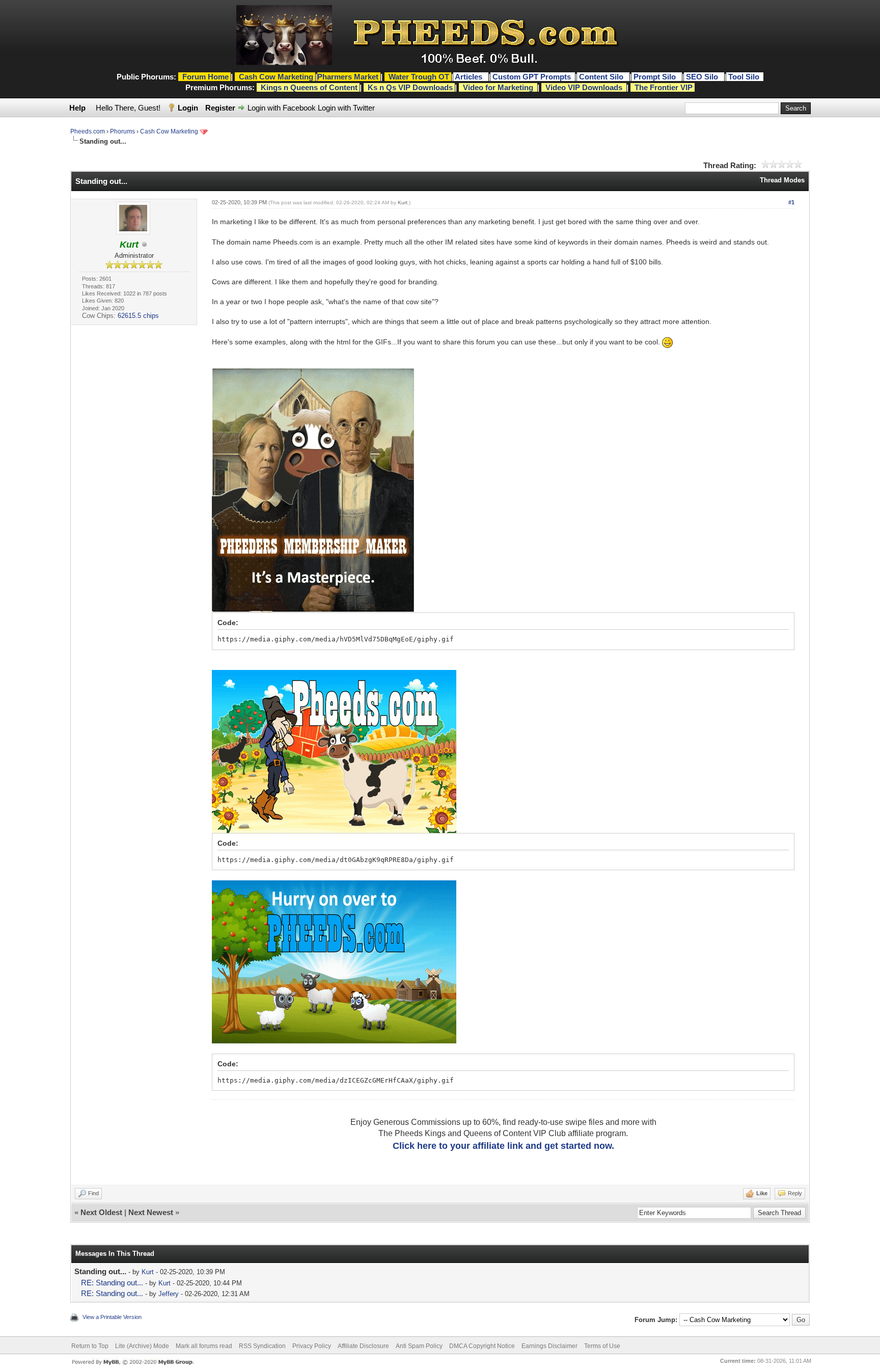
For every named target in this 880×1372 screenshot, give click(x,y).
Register (220, 107)
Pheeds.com (87, 131)
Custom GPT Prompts (531, 76)
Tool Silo (744, 76)
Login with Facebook (282, 107)
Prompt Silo (656, 76)
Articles (469, 76)
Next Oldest (101, 1212)
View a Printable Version (112, 1317)
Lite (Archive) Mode (142, 1346)
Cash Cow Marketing (169, 131)
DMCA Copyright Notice (482, 1346)
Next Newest (150, 1212)
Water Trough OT (419, 76)
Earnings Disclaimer (549, 1346)
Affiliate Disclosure (363, 1346)
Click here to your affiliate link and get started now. (503, 1146)
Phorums (122, 131)
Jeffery (168, 1294)
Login (188, 107)
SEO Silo (703, 76)
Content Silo (602, 76)
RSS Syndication (262, 1346)
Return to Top (89, 1346)
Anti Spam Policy (419, 1346)
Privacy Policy (311, 1346)
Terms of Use (602, 1346)
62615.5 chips (138, 315)
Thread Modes (782, 180)
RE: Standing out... (112, 1282)
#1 (791, 202)
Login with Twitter (346, 107)
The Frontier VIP (664, 87)
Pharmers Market (347, 76)
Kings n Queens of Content (309, 87)
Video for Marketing (498, 87)
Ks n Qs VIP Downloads (410, 87)
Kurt (402, 202)
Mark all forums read (204, 1346)
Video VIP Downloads (583, 87)
